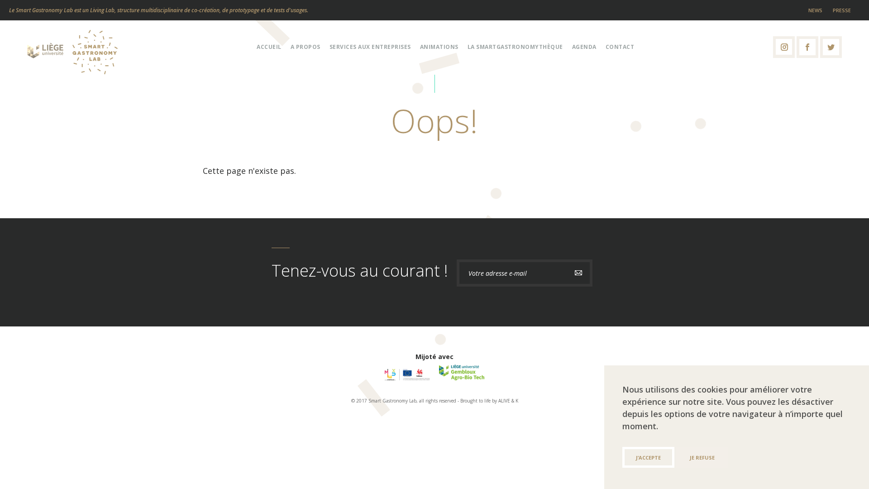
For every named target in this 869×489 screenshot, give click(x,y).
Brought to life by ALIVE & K (489, 401)
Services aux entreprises (370, 47)
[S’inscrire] (578, 273)
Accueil (269, 47)
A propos (305, 47)
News (815, 10)
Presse (842, 10)
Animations (439, 47)
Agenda (584, 47)
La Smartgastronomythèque (515, 47)
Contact (620, 47)
